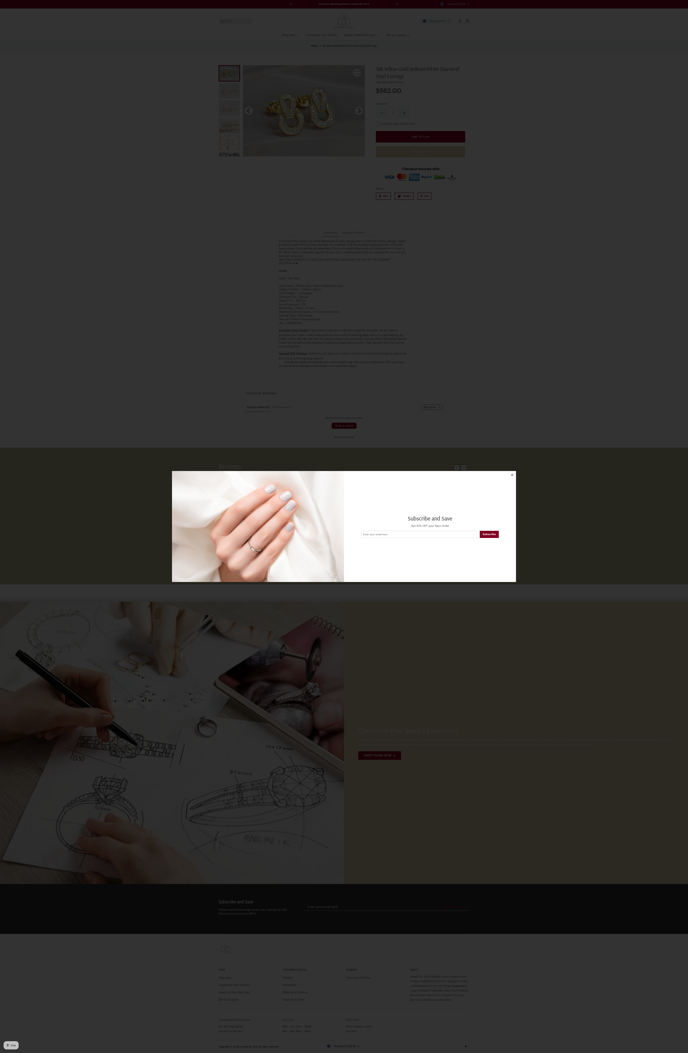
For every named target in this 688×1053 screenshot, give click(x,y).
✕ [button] (512, 475)
